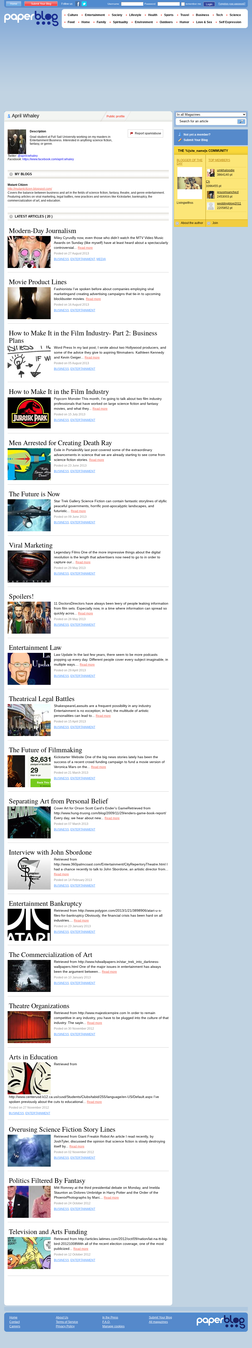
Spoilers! (21, 596)
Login (209, 4)
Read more (85, 248)
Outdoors (166, 22)
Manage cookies (113, 1326)
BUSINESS (61, 259)
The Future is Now (34, 493)
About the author (192, 223)
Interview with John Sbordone (50, 852)
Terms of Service (67, 1322)
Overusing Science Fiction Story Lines (62, 1129)
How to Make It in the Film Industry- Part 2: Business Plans (83, 336)
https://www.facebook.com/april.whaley (48, 159)
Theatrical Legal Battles (42, 698)
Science (235, 15)
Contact (14, 1322)
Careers (14, 1326)
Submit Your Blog (196, 140)
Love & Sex (204, 22)
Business (202, 15)
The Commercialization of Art (50, 954)
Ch (208, 181)
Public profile (116, 116)
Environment (144, 22)
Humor (184, 22)
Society (117, 15)
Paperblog (31, 18)
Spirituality (120, 22)
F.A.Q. (106, 1322)
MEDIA (101, 259)
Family (101, 22)
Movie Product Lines (38, 281)
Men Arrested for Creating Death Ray (60, 442)
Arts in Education (33, 1056)
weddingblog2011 (229, 203)
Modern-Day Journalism (42, 230)
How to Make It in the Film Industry (59, 391)
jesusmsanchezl (228, 192)
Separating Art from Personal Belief (58, 800)
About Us (62, 1317)
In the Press (110, 1317)
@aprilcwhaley (28, 155)
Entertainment (95, 15)
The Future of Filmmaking (45, 749)
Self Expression (230, 22)
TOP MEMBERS (219, 160)
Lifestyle (135, 15)
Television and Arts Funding (48, 1231)
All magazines (158, 1322)
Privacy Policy (65, 1326)
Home (13, 3)
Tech (219, 15)
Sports (168, 15)
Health (152, 15)
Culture (73, 15)
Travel (184, 15)
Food (71, 22)
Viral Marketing (31, 544)
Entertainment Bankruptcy (45, 903)
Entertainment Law (35, 647)
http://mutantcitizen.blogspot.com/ (30, 188)
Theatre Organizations (39, 1005)
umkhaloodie (226, 170)
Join (215, 223)
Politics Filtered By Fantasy (47, 1180)
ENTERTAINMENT (82, 259)
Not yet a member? (197, 134)
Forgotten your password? (232, 3)
